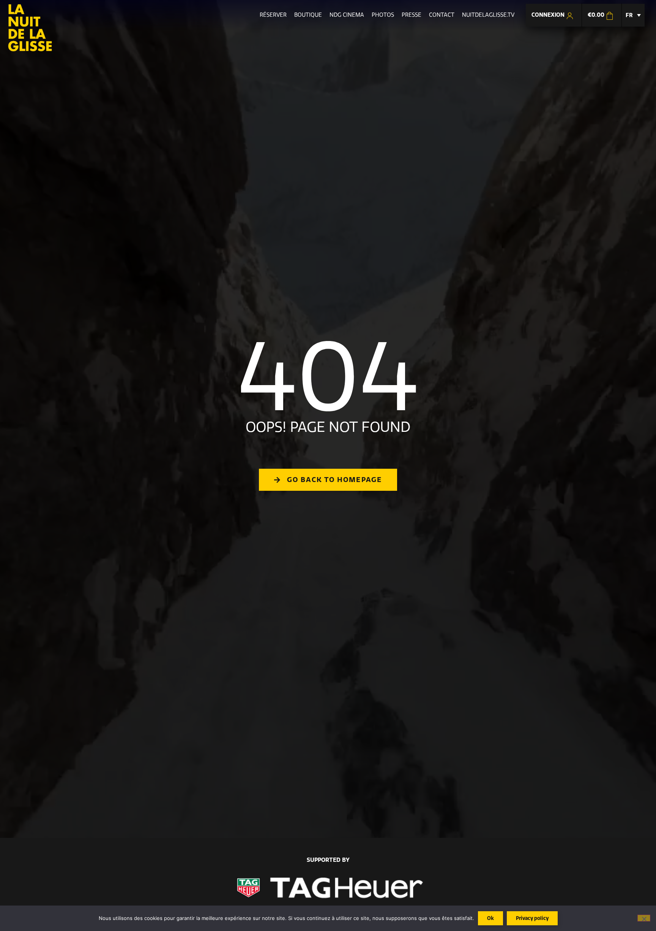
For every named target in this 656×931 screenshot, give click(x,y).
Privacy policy (532, 918)
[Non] (643, 918)
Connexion (548, 14)
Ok (490, 918)
